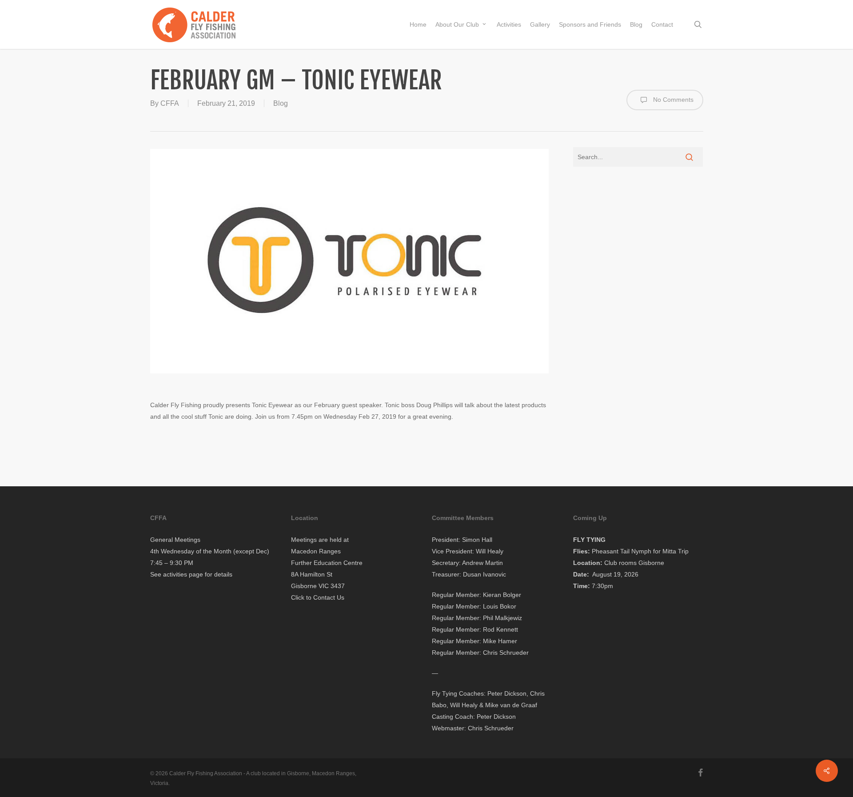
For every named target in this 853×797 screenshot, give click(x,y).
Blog (280, 103)
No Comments (672, 99)
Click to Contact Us (317, 597)
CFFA (169, 103)
